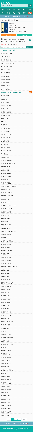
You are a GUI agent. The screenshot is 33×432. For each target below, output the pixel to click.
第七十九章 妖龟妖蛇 (6, 350)
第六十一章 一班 (5, 292)
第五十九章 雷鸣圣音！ (6, 286)
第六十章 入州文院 (5, 289)
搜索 (30, 5)
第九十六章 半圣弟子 (6, 405)
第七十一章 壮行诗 (5, 325)
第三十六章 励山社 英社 (6, 209)
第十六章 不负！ (5, 144)
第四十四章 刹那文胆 (6, 234)
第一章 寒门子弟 (5, 96)
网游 (30, 10)
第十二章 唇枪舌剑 (5, 131)
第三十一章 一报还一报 (6, 192)
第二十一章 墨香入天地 (6, 160)
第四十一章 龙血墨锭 (6, 225)
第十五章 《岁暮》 (5, 141)
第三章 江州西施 (5, 102)
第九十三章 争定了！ (6, 396)
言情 (8, 13)
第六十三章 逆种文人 (6, 299)
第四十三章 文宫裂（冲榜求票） (9, 231)
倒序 (30, 92)
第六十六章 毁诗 (5, 309)
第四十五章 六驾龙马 (6, 238)
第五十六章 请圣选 (5, 273)
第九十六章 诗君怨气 (6, 409)
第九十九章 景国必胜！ (6, 415)
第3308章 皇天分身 (5, 79)
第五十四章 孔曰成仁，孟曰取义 (9, 267)
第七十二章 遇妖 (5, 328)
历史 (24, 10)
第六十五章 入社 (5, 305)
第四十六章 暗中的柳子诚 (7, 241)
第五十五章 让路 (5, 270)
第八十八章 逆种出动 (6, 379)
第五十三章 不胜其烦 (6, 263)
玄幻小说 (10, 20)
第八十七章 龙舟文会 (6, 376)
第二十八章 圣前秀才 (6, 183)
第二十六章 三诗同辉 (6, 176)
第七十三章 (3, 331)
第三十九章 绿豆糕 (5, 218)
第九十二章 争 (4, 392)
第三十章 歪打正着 (5, 189)
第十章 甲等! (4, 125)
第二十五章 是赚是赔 (6, 173)
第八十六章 (3, 373)
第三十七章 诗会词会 (6, 212)
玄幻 (8, 10)
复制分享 (29, 47)
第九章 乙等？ (4, 121)
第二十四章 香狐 (5, 170)
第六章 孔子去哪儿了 (6, 112)
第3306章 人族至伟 (5, 86)
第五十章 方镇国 (5, 254)
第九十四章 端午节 (5, 399)
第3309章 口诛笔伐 (5, 76)
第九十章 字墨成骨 (5, 386)
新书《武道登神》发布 (20, 32)
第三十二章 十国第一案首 (7, 196)
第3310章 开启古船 (5, 73)
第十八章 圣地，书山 (6, 150)
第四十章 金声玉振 (5, 221)
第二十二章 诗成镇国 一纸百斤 (8, 163)
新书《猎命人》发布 (6, 56)
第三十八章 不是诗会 (6, 215)
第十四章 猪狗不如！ (6, 138)
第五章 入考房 (4, 109)
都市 (19, 10)
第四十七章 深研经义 (6, 244)
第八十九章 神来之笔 (6, 383)
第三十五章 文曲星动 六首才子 (8, 205)
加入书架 (8, 35)
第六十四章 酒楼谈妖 (6, 302)
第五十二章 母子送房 (6, 260)
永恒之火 (14, 26)
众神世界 (9, 44)
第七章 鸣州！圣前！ (6, 115)
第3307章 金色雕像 (5, 82)
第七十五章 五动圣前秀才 (7, 338)
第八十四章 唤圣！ (5, 367)
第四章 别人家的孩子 (6, 105)
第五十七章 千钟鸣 (5, 276)
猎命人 (14, 44)
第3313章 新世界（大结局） (8, 63)
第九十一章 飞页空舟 (6, 389)
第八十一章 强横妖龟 (6, 357)
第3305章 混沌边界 (5, 89)
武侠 (13, 10)
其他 (13, 13)
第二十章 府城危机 (5, 157)
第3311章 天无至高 (5, 69)
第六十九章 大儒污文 (6, 318)
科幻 (3, 13)
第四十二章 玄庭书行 (6, 228)
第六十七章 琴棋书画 (6, 312)
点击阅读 (24, 35)
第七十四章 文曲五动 (6, 334)
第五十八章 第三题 (5, 279)
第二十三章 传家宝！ (6, 167)
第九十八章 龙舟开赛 (6, 412)
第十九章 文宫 (4, 154)
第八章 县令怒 (4, 118)
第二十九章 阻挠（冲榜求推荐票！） (10, 186)
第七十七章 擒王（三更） (7, 344)
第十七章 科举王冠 (5, 147)
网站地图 (16, 429)
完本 (24, 13)
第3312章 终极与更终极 (6, 66)
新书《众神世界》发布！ (7, 60)
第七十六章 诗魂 (5, 341)
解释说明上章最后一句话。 (7, 283)
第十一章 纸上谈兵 (5, 128)
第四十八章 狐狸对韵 (6, 247)
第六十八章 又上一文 (6, 315)
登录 (30, 13)
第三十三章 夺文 (5, 199)
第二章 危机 (4, 99)
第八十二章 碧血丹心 (6, 360)
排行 (19, 13)
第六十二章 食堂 (5, 296)
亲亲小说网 (5, 2)
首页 (3, 10)
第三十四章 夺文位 (5, 202)
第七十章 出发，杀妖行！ (7, 321)
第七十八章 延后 (5, 347)
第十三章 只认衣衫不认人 (7, 134)
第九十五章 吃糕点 (5, 402)
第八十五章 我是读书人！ (7, 370)
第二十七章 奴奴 (5, 179)
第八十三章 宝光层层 (6, 363)
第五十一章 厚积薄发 (6, 257)
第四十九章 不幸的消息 (6, 250)
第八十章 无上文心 (5, 354)
